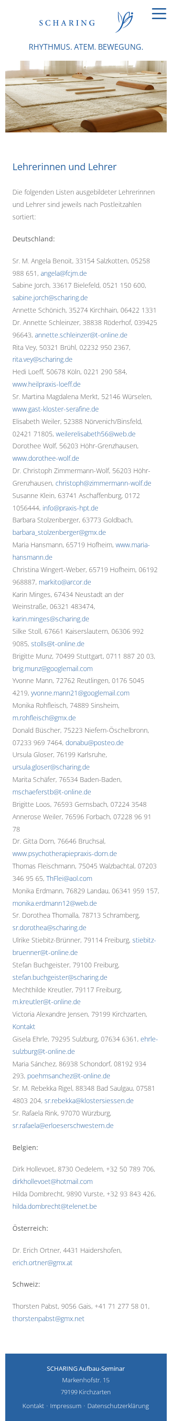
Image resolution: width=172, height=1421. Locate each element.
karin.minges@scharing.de (50, 618)
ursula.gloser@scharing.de (51, 766)
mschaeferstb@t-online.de (51, 791)
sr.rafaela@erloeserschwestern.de (63, 1125)
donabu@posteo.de (94, 742)
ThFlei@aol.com (69, 878)
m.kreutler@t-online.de (46, 1001)
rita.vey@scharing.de (42, 359)
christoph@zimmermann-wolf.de (103, 483)
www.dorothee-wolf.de (45, 458)
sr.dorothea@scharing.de (49, 927)
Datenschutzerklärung (118, 1405)
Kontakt (23, 1026)
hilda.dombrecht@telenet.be (54, 1206)
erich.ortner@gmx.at (42, 1262)
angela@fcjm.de (64, 273)
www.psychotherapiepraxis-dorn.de (64, 853)
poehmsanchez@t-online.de (68, 1075)
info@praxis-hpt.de (70, 507)
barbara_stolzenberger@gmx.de (59, 532)
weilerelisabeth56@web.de (96, 433)
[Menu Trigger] (159, 13)
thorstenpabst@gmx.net (48, 1318)
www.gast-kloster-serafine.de (55, 408)
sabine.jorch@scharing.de (50, 297)
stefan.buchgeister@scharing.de (60, 977)
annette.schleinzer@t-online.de (81, 334)
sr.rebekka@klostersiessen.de (89, 1100)
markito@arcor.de (65, 581)
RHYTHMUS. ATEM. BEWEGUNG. (86, 47)
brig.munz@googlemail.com (52, 668)
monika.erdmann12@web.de (54, 903)
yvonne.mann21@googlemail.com (80, 692)
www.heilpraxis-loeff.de (46, 384)
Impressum (65, 1405)
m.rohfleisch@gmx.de (44, 717)
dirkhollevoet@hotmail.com (52, 1181)
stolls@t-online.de (58, 643)
